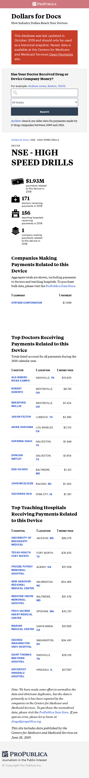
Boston (52, 86)
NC (50, 483)
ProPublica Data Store (60, 286)
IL (51, 669)
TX (51, 417)
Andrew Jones (37, 86)
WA (52, 611)
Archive (16, 121)
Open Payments (61, 54)
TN (52, 377)
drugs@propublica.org (26, 721)
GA (49, 566)
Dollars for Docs (36, 16)
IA (50, 494)
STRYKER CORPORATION (26, 302)
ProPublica (44, 4)
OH (38, 392)
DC (38, 644)
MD (38, 473)
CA (38, 431)
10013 (61, 86)
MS (52, 538)
